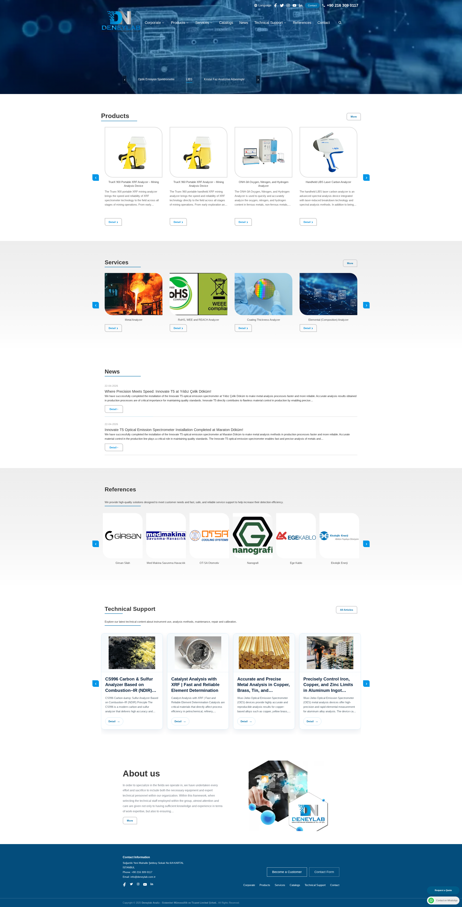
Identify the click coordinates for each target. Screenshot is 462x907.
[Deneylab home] (121, 21)
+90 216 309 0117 (342, 5)
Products (178, 23)
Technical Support (268, 23)
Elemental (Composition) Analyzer (328, 319)
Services (202, 23)
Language (264, 5)
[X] (282, 5)
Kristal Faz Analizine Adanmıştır (224, 79)
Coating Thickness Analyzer (263, 319)
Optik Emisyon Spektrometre (156, 79)
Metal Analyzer (133, 319)
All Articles (346, 609)
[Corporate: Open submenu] (163, 23)
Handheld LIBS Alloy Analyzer (328, 181)
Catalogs (226, 23)
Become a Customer (287, 872)
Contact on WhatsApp (446, 900)
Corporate (153, 23)
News (243, 23)
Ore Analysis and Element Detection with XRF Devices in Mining (131, 684)
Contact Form (324, 872)
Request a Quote (443, 890)
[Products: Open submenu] (187, 23)
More (354, 116)
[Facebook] (276, 5)
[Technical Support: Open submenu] (285, 23)
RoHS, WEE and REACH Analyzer (198, 319)
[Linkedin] (301, 5)
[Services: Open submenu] (211, 23)
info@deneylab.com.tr (143, 876)
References (302, 23)
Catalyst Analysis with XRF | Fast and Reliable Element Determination (261, 684)
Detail (112, 222)
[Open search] (340, 23)
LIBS (189, 79)
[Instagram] (288, 5)
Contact (312, 5)
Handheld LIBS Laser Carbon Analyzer (263, 181)
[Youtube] (294, 5)
